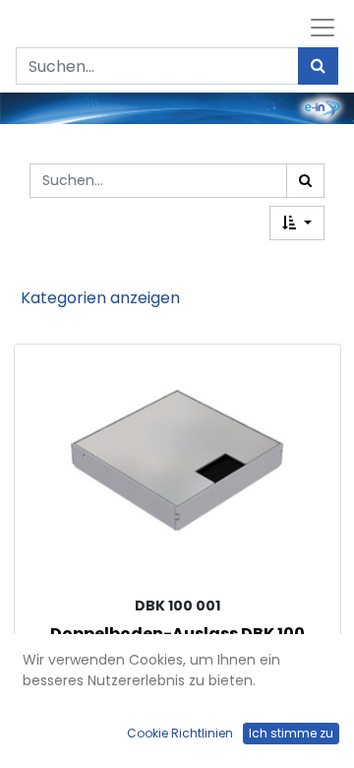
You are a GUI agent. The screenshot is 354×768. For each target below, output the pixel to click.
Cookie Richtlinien (180, 733)
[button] (296, 223)
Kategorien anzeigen (100, 298)
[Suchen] (318, 66)
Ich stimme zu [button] (291, 733)
